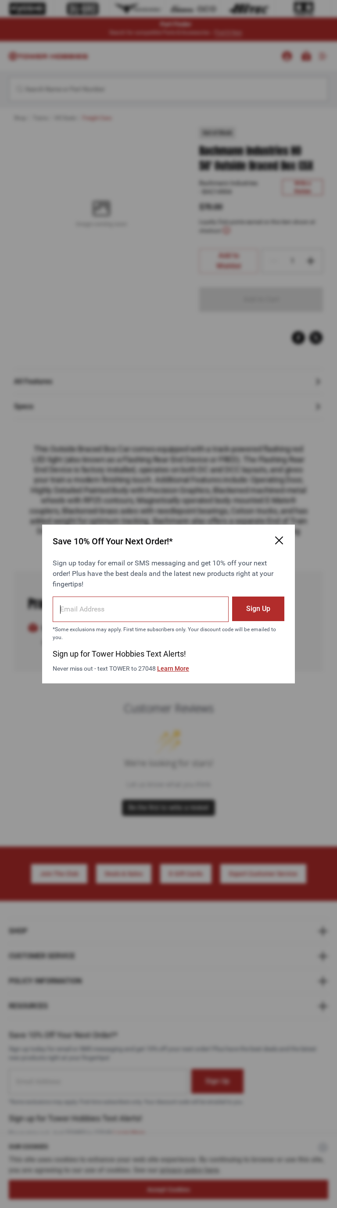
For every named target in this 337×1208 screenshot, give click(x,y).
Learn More (173, 668)
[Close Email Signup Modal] (279, 540)
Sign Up (258, 608)
